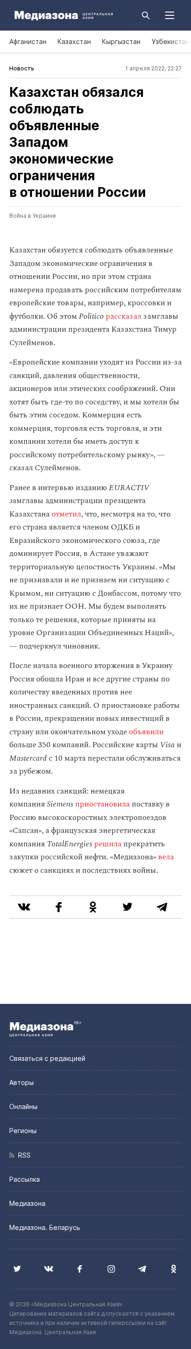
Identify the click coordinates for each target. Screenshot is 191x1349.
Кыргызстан (121, 41)
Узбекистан (170, 41)
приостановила (102, 804)
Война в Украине (32, 215)
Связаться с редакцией (47, 1058)
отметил (66, 514)
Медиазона (27, 1203)
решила (107, 844)
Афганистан (27, 41)
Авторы (21, 1082)
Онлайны (23, 1106)
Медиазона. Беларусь (44, 1227)
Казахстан (74, 41)
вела (166, 857)
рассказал (123, 316)
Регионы (23, 1131)
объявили (146, 732)
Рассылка (24, 1179)
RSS (22, 1155)
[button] (169, 15)
